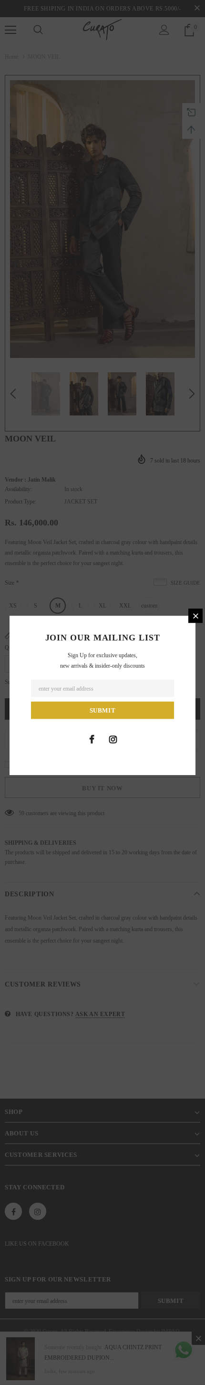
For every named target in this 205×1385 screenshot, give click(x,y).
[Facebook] (91, 739)
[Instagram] (113, 739)
